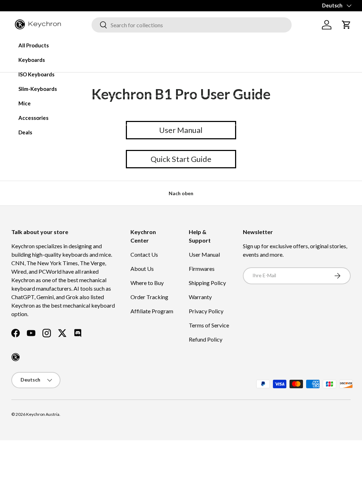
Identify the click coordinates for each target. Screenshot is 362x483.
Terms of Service (209, 325)
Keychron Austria (42, 414)
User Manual (204, 254)
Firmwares (202, 268)
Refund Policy (205, 339)
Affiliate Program (151, 311)
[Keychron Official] (15, 357)
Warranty (200, 296)
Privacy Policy (206, 311)
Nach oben (181, 193)
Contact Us (144, 254)
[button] (346, 25)
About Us (142, 268)
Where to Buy (147, 282)
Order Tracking (149, 296)
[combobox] (192, 25)
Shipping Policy (207, 282)
